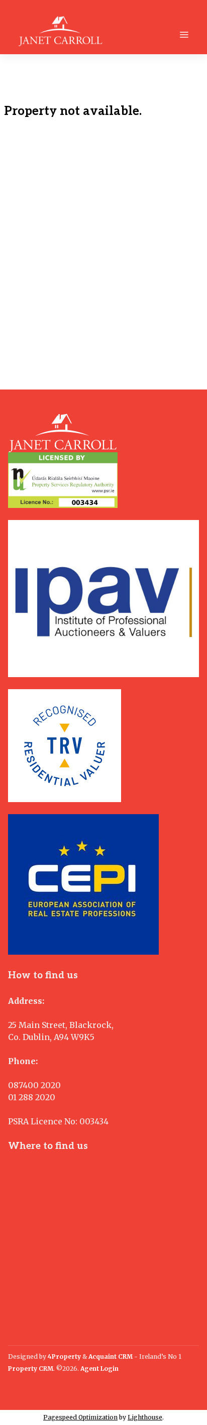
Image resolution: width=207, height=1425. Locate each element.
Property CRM (30, 1368)
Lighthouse (145, 1417)
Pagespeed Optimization (80, 1417)
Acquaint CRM (110, 1356)
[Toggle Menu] (184, 34)
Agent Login (99, 1368)
